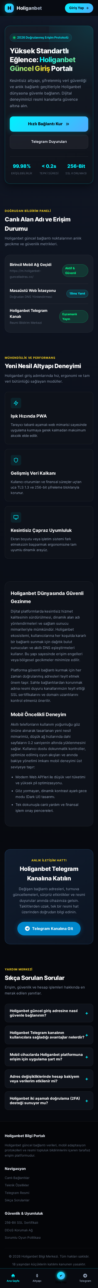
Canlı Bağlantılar (17, 1178)
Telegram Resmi (17, 1193)
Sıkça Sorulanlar (17, 1200)
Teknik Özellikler (17, 1185)
